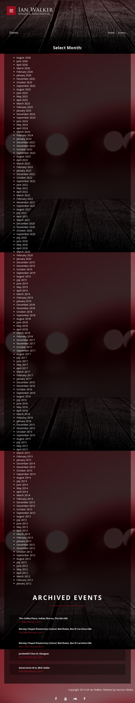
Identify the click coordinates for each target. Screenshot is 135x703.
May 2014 (22, 488)
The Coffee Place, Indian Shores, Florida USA (43, 618)
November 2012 (26, 548)
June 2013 (22, 523)
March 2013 (23, 534)
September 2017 (26, 350)
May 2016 (22, 407)
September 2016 (26, 393)
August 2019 (24, 276)
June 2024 (22, 121)
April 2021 (22, 216)
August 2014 (24, 477)
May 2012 (22, 569)
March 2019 (23, 294)
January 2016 (24, 421)
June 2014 (22, 484)
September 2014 (26, 474)
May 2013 (22, 527)
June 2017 (22, 361)
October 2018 (24, 311)
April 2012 (22, 573)
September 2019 (26, 273)
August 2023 (24, 156)
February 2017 (25, 375)
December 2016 (26, 382)
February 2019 (25, 297)
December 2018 (26, 304)
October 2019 (24, 269)
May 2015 (22, 445)
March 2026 (23, 68)
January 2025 (24, 110)
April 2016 (22, 410)
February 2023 (25, 167)
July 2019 (22, 280)
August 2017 (24, 354)
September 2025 (26, 86)
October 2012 (24, 551)
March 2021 (23, 220)
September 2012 (26, 555)
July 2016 (22, 400)
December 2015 (26, 424)
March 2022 (23, 195)
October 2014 (24, 470)
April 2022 (22, 191)
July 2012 (22, 562)
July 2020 (22, 237)
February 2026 (25, 71)
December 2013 (26, 502)
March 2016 (23, 414)
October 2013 (24, 509)
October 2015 (24, 431)
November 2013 (26, 505)
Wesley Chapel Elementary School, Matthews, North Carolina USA (55, 628)
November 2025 (26, 78)
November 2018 (26, 308)
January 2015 (24, 460)
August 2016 (24, 396)
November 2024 (26, 114)
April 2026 (22, 64)
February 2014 (25, 498)
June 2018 (22, 322)
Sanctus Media (124, 689)
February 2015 (25, 456)
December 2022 (26, 174)
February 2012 (25, 580)
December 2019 (26, 262)
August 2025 (24, 89)
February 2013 (25, 537)
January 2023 (24, 170)
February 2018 (25, 336)
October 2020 (24, 230)
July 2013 (22, 520)
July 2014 (22, 481)
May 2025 (22, 96)
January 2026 (24, 75)
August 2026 (24, 57)
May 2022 (22, 188)
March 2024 (23, 131)
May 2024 (22, 124)
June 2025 (22, 93)
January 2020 (24, 258)
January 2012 (24, 583)
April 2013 (22, 530)
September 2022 (26, 181)
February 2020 (25, 255)
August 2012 (24, 558)
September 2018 (26, 315)
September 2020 (26, 234)
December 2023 (26, 142)
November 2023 (26, 146)
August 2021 (24, 209)
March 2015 (23, 453)
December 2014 (26, 463)
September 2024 (26, 117)
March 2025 (23, 103)
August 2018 (24, 318)
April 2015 (22, 449)
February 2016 (25, 417)
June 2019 (22, 283)
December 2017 (26, 340)
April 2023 (22, 160)
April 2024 (22, 128)
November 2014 (26, 467)
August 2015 (24, 438)
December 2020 (26, 223)
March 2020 (23, 251)
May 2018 (22, 326)
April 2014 (22, 491)
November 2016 (26, 385)
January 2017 (24, 378)
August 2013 (24, 516)
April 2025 (22, 100)
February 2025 (25, 107)
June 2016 (22, 403)
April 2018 (22, 329)
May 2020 (22, 244)
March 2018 (23, 333)
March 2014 (23, 495)
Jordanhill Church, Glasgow (34, 653)
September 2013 (26, 513)
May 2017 (22, 364)
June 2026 (22, 61)
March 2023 (23, 163)
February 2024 (25, 135)
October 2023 (24, 149)
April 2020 (22, 248)
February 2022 (25, 198)
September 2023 (26, 153)
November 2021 (26, 202)
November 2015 (26, 428)
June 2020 (22, 241)
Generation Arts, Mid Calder (34, 667)
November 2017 (26, 343)
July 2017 (22, 357)
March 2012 (23, 576)
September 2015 (26, 435)
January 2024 (24, 138)
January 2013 (24, 541)
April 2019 (22, 290)
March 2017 (23, 371)
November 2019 (26, 266)
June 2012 (22, 565)
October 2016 (24, 389)
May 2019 (22, 287)
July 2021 (22, 213)
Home (111, 32)
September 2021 (26, 206)
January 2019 (24, 301)
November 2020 (26, 227)
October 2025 (24, 82)
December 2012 (26, 544)
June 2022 (22, 184)
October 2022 (24, 177)
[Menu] (11, 10)
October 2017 (24, 347)
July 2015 (22, 442)
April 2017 (22, 368)
